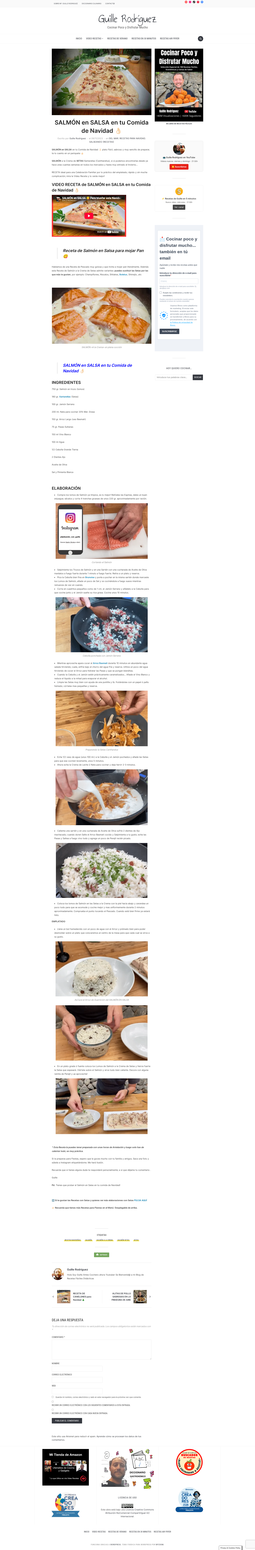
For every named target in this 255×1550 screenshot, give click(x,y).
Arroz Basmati (100, 663)
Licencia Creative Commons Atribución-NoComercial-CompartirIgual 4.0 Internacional (129, 1513)
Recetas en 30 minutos (144, 38)
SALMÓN (88, 1240)
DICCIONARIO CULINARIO (91, 4)
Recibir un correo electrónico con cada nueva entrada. (80, 1413)
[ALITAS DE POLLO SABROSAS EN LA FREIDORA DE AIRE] (140, 1296)
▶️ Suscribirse (179, 166)
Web (54, 1386)
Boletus (123, 274)
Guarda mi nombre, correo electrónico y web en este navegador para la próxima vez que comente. (98, 1397)
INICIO (79, 38)
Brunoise (89, 577)
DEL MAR (113, 138)
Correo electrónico (62, 1374)
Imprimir (103, 1255)
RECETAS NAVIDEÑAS (73, 1240)
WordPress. (116, 1544)
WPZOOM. (160, 1544)
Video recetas (93, 38)
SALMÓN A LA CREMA (105, 1240)
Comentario (58, 1337)
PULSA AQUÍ (140, 1200)
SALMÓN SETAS (123, 1240)
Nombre (56, 1363)
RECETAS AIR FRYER (169, 38)
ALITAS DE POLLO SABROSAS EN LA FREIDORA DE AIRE (121, 1296)
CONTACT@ (110, 4)
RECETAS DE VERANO (117, 38)
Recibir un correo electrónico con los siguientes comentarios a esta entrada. (91, 1405)
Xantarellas (65, 396)
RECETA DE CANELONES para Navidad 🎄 (82, 1296)
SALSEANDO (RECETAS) (101, 141)
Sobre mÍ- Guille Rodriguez (66, 4)
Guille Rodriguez (77, 138)
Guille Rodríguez (127, 19)
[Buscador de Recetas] (189, 1462)
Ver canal (179, 207)
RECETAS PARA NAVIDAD (132, 138)
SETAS (136, 1240)
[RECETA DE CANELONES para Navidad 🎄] (63, 1296)
